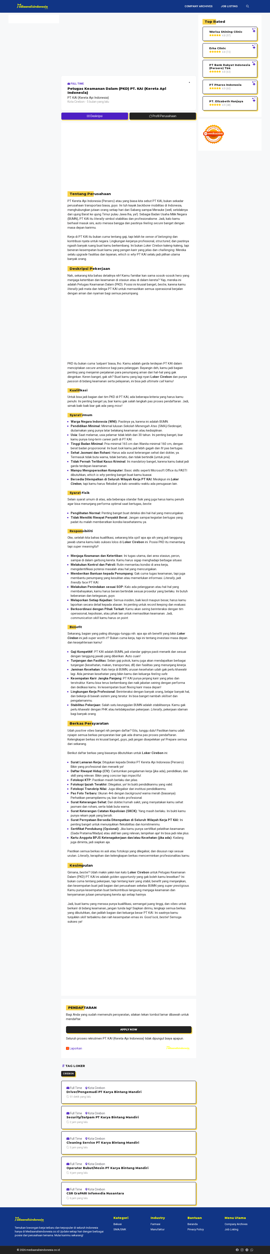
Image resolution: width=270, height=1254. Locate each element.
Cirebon (68, 1073)
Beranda (193, 1224)
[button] (247, 6)
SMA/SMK (119, 1229)
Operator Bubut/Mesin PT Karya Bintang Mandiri (107, 1168)
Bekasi (117, 1224)
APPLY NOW (128, 1029)
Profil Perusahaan (164, 116)
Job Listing (229, 6)
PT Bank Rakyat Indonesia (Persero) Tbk (229, 66)
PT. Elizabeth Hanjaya (226, 101)
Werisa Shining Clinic (225, 31)
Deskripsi (96, 116)
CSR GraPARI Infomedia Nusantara (95, 1193)
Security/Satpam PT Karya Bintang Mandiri (102, 1117)
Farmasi (155, 1224)
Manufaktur (158, 1229)
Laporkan (75, 1048)
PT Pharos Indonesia (225, 84)
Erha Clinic (217, 48)
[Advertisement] (128, 44)
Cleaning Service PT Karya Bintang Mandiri (102, 1143)
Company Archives (198, 6)
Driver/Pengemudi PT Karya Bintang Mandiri (104, 1092)
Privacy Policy (196, 1229)
